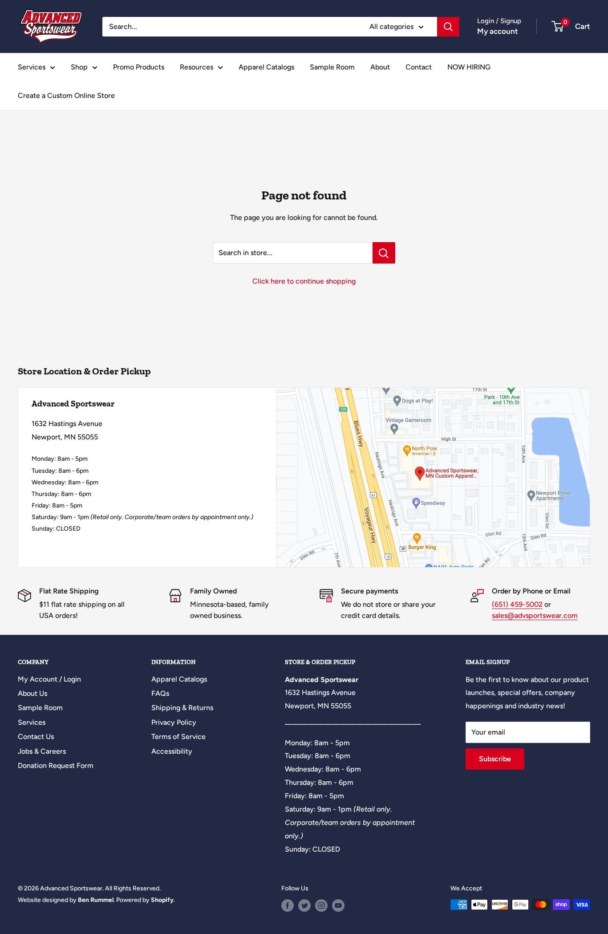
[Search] (448, 27)
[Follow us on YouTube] (338, 905)
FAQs (160, 693)
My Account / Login (49, 679)
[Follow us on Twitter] (304, 905)
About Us (32, 693)
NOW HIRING (468, 67)
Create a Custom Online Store (66, 95)
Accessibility (171, 751)
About (380, 67)
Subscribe (495, 759)
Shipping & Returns (182, 707)
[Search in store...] (384, 253)
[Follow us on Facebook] (287, 905)
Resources (196, 67)
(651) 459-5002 (517, 604)
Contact (418, 67)
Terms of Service (178, 736)
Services (31, 67)
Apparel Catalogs (266, 67)
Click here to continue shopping (304, 281)
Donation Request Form (55, 765)
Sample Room (332, 67)
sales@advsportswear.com (535, 615)
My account (497, 31)
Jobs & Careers (42, 751)
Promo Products (138, 67)
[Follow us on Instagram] (321, 905)
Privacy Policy (173, 722)
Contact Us (36, 736)
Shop (79, 67)
